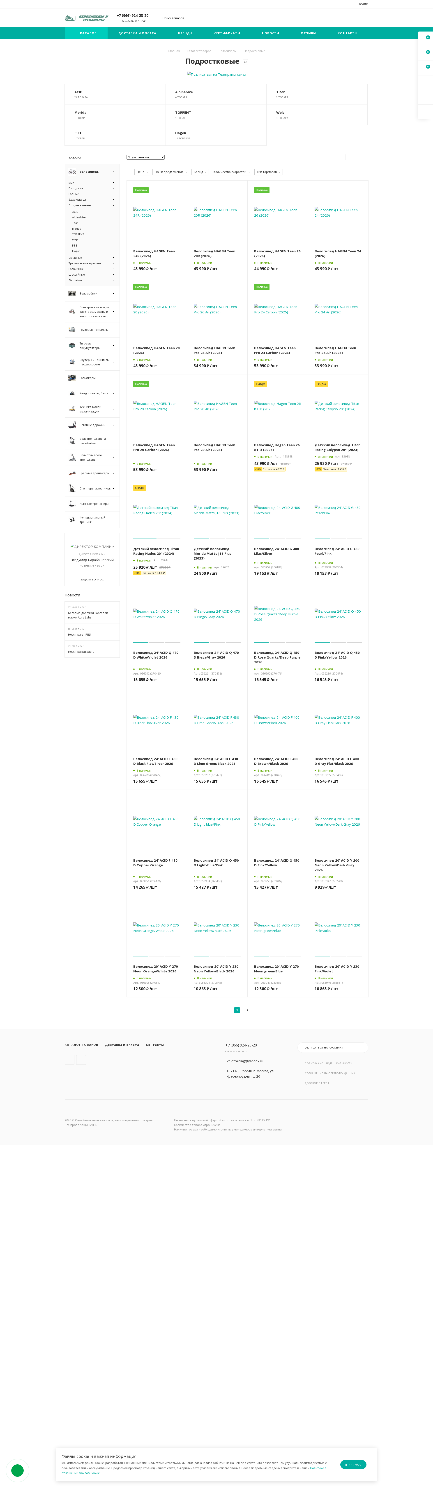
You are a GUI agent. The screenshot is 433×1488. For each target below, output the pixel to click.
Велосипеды (228, 51)
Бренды (185, 33)
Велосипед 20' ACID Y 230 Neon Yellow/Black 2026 (216, 968)
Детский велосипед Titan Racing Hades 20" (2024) (156, 551)
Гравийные (76, 269)
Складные (75, 258)
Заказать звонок (134, 21)
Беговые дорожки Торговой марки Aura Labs (88, 615)
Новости (270, 33)
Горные (74, 194)
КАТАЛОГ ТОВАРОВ (81, 1045)
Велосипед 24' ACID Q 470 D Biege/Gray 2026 (216, 654)
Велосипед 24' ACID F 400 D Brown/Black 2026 (276, 761)
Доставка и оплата (137, 33)
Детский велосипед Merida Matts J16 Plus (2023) (212, 553)
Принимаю (353, 1464)
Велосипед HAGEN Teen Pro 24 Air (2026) (335, 350)
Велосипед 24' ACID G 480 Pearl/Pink (337, 551)
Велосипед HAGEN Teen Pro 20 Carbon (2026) (154, 447)
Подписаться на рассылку (323, 1047)
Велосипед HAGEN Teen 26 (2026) (277, 253)
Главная (174, 51)
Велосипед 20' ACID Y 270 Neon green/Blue (276, 968)
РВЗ (77, 133)
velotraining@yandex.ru (245, 1061)
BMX (71, 183)
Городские (76, 188)
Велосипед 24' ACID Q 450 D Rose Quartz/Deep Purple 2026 (277, 657)
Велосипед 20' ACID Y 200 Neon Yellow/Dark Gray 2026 (337, 865)
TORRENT (183, 112)
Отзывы (308, 33)
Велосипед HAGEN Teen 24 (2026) (338, 253)
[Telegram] (69, 1060)
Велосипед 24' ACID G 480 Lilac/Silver (276, 551)
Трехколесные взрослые (85, 263)
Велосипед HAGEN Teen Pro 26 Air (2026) (214, 350)
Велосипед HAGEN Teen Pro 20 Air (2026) (214, 447)
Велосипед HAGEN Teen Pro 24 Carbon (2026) (275, 350)
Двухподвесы (77, 200)
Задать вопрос (92, 579)
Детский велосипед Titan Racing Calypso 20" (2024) (337, 447)
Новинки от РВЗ (79, 634)
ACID (78, 92)
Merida (80, 112)
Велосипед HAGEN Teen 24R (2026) (154, 253)
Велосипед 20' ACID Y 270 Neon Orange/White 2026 (155, 968)
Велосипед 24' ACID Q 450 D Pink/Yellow (276, 862)
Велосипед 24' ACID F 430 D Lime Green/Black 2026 (216, 761)
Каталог (88, 33)
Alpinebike (184, 92)
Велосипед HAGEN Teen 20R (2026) (214, 253)
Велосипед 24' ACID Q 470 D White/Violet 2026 (155, 654)
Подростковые (80, 205)
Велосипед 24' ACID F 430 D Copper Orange (155, 862)
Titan (280, 92)
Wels (280, 112)
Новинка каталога (81, 652)
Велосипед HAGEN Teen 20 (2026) (156, 350)
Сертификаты (227, 33)
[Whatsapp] (81, 1060)
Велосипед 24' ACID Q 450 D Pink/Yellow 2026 (337, 654)
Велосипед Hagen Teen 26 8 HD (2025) (277, 447)
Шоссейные (77, 274)
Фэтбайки (75, 280)
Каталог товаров (199, 51)
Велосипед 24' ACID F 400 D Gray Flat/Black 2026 (337, 761)
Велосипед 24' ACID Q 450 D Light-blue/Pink (216, 862)
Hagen (180, 133)
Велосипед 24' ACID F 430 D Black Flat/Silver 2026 (155, 761)
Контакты (347, 33)
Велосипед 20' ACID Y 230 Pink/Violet (337, 968)
